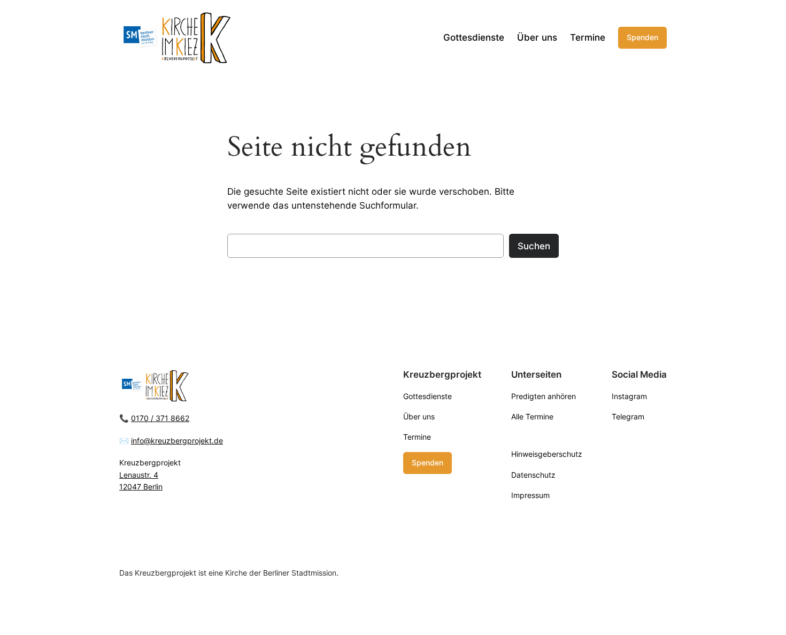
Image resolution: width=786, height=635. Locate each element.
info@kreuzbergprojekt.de (177, 440)
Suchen (534, 246)
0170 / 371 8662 (160, 418)
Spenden (642, 37)
